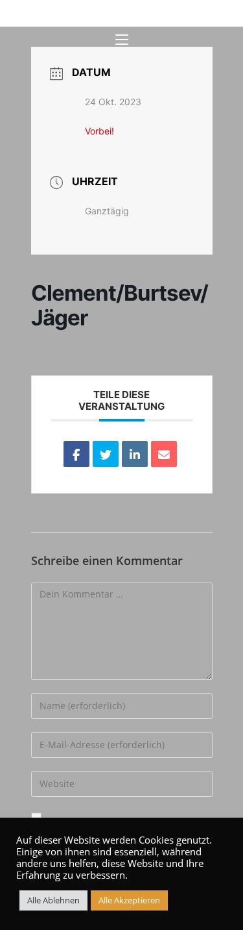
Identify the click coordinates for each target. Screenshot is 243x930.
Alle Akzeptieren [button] (129, 900)
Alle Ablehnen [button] (53, 900)
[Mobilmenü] (121, 40)
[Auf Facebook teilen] (76, 454)
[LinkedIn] (135, 454)
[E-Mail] (164, 454)
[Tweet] (106, 454)
